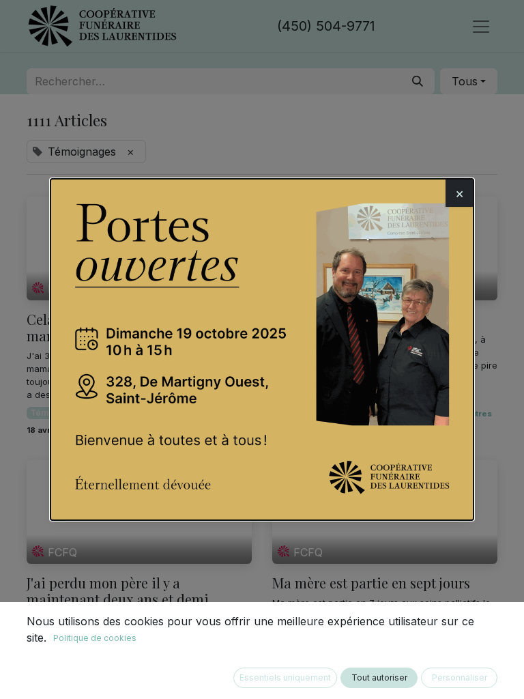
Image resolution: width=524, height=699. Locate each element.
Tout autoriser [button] (379, 677)
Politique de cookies (94, 638)
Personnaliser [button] (459, 677)
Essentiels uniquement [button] (285, 677)
